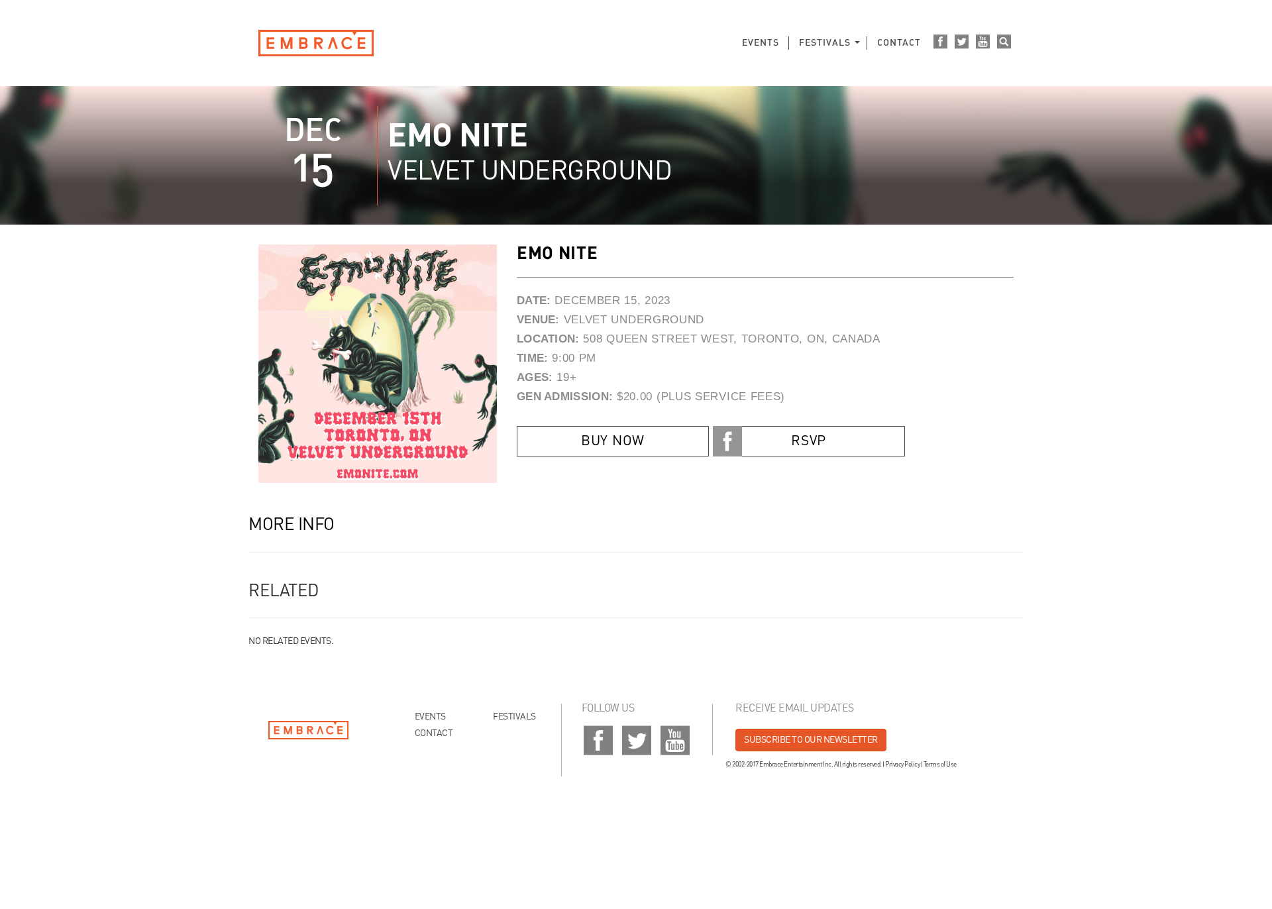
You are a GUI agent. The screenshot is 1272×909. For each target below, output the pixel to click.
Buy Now (613, 442)
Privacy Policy (902, 764)
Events (760, 43)
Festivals (825, 43)
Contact (899, 43)
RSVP (808, 442)
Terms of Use (940, 764)
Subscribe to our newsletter (811, 740)
